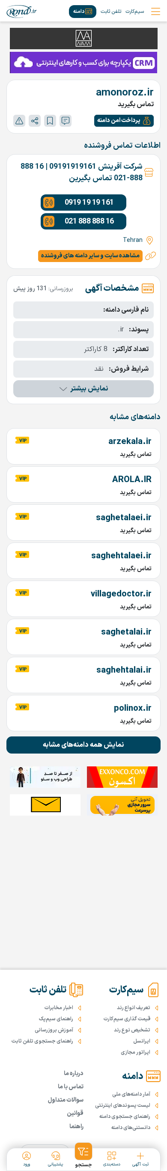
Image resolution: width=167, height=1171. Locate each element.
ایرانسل (141, 1041)
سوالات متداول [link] (66, 1100)
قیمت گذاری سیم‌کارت (127, 1019)
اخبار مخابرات (59, 1008)
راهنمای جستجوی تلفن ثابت (42, 1041)
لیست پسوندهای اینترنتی (122, 1105)
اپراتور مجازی (135, 1052)
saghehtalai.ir (124, 670)
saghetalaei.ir (124, 518)
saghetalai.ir (126, 632)
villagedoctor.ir (121, 594)
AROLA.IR (132, 480)
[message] (66, 121)
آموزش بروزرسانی (54, 1030)
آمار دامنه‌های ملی (131, 1094)
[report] (19, 121)
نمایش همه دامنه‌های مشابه (83, 745)
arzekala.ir (130, 441)
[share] (35, 121)
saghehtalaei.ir (121, 556)
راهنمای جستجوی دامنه (124, 1116)
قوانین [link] (75, 1113)
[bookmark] (50, 121)
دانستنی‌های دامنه (130, 1128)
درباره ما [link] (74, 1073)
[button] (124, 121)
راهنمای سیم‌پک (56, 1019)
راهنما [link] (76, 1126)
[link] (21, 11)
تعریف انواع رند (133, 1008)
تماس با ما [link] (71, 1086)
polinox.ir (133, 708)
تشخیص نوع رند (132, 1030)
